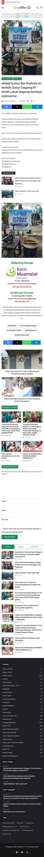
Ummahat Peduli (14, 330)
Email (4, 510)
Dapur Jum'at (7, 669)
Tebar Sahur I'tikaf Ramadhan (13, 742)
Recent (8, 547)
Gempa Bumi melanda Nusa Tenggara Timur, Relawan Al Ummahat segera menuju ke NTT (28, 554)
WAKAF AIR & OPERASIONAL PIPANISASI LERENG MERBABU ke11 (32, 456)
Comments (35, 547)
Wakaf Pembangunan (10, 756)
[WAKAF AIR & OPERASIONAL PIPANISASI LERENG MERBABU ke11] (32, 446)
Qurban (5, 709)
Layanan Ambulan (9, 699)
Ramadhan (7, 712)
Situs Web (5, 519)
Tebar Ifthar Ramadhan (11, 729)
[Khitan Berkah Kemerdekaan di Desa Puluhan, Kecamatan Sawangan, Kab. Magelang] (7, 181)
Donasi (5, 679)
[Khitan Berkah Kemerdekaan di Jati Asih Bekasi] (11, 446)
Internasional (7, 692)
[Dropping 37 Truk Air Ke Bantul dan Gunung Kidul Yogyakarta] (7, 608)
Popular (20, 547)
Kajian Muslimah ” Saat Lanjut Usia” (16, 2)
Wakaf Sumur (31, 330)
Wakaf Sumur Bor (22, 335)
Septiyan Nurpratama (9, 101)
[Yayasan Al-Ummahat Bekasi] (22, 7)
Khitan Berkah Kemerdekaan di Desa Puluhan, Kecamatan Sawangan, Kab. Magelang (28, 180)
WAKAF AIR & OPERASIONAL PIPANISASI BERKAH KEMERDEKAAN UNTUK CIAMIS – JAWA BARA (28, 617)
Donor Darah (7, 682)
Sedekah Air (7, 719)
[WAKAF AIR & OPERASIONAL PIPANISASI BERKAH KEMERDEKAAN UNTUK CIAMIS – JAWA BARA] (7, 618)
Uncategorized (8, 746)
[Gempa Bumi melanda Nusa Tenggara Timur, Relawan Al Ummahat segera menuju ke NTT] (7, 555)
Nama (4, 501)
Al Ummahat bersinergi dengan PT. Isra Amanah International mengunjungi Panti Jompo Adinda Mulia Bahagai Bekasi (11, 429)
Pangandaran (34, 847)
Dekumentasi (7, 78)
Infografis (6, 689)
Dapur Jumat (7, 672)
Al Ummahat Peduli (28, 326)
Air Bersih (12, 326)
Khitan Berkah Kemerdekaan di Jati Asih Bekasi (10, 456)
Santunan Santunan (10, 716)
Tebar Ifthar (7, 726)
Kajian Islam (7, 696)
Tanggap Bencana (9, 722)
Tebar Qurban (7, 739)
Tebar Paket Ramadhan (11, 736)
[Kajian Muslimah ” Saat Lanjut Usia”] (7, 194)
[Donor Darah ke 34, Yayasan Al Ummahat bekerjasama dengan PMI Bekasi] (7, 585)
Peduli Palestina (8, 706)
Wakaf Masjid (7, 752)
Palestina (6, 702)
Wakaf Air (17, 78)
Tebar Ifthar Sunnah (9, 732)
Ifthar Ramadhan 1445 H (11, 685)
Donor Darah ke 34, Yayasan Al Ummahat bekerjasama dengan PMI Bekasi (27, 585)
